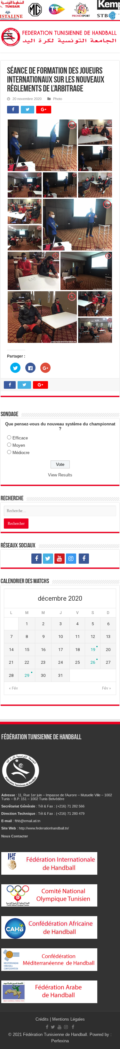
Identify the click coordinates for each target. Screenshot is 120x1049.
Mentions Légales (68, 1019)
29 (27, 675)
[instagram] (71, 558)
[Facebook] (36, 558)
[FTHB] (60, 35)
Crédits (43, 1019)
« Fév (13, 688)
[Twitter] (48, 558)
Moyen (18, 445)
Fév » (106, 688)
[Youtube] (59, 558)
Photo (57, 99)
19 (93, 649)
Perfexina (60, 1040)
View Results (60, 475)
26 (93, 662)
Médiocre (20, 452)
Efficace (20, 438)
